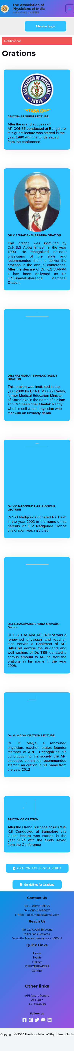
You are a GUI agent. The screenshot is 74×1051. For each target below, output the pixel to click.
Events (37, 957)
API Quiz (37, 999)
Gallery (37, 962)
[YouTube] (43, 1020)
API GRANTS (37, 1004)
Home (37, 953)
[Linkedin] (49, 1020)
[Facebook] (24, 1020)
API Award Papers (37, 995)
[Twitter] (37, 1020)
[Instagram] (30, 1020)
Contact (37, 970)
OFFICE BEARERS (37, 966)
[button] (45, 26)
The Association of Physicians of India (29, 7)
